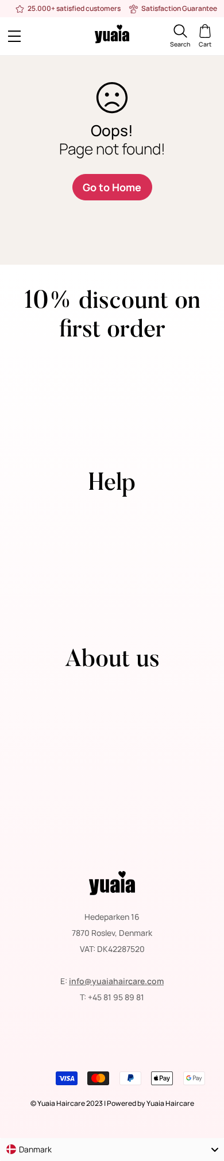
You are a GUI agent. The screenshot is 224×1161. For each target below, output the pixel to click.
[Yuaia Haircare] (112, 36)
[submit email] (203, 413)
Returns (112, 706)
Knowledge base (112, 819)
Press (112, 530)
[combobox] (112, 1149)
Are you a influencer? (112, 594)
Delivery (112, 738)
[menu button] (34, 36)
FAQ (112, 546)
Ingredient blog (112, 835)
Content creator (112, 578)
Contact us (112, 514)
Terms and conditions (112, 722)
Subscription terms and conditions (112, 770)
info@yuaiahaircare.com (116, 981)
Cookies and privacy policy (112, 754)
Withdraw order (112, 610)
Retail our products (112, 562)
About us (112, 690)
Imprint (112, 803)
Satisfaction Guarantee (112, 786)
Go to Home (112, 187)
